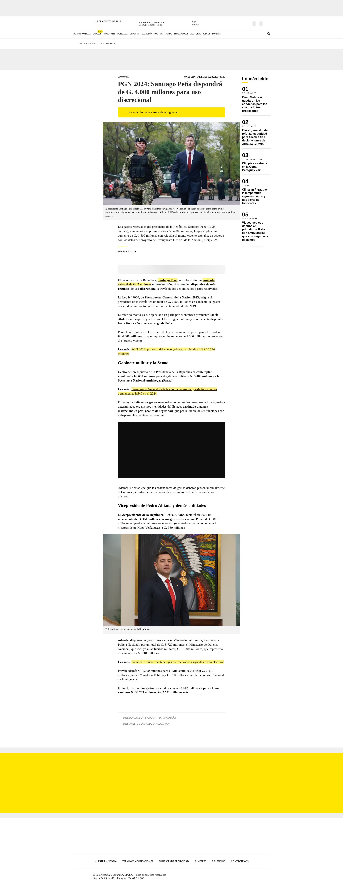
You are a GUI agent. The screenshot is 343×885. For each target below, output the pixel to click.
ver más (193, 23)
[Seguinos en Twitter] (236, 23)
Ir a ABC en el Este (105, 24)
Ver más (256, 101)
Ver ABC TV (157, 23)
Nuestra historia (106, 861)
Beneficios (218, 861)
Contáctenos (239, 861)
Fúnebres (200, 861)
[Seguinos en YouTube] (241, 23)
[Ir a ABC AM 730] (243, 33)
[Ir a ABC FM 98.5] (258, 33)
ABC (83, 23)
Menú (267, 23)
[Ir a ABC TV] (233, 33)
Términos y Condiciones (137, 861)
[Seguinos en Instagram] (247, 23)
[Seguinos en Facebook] (230, 23)
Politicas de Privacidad (174, 861)
